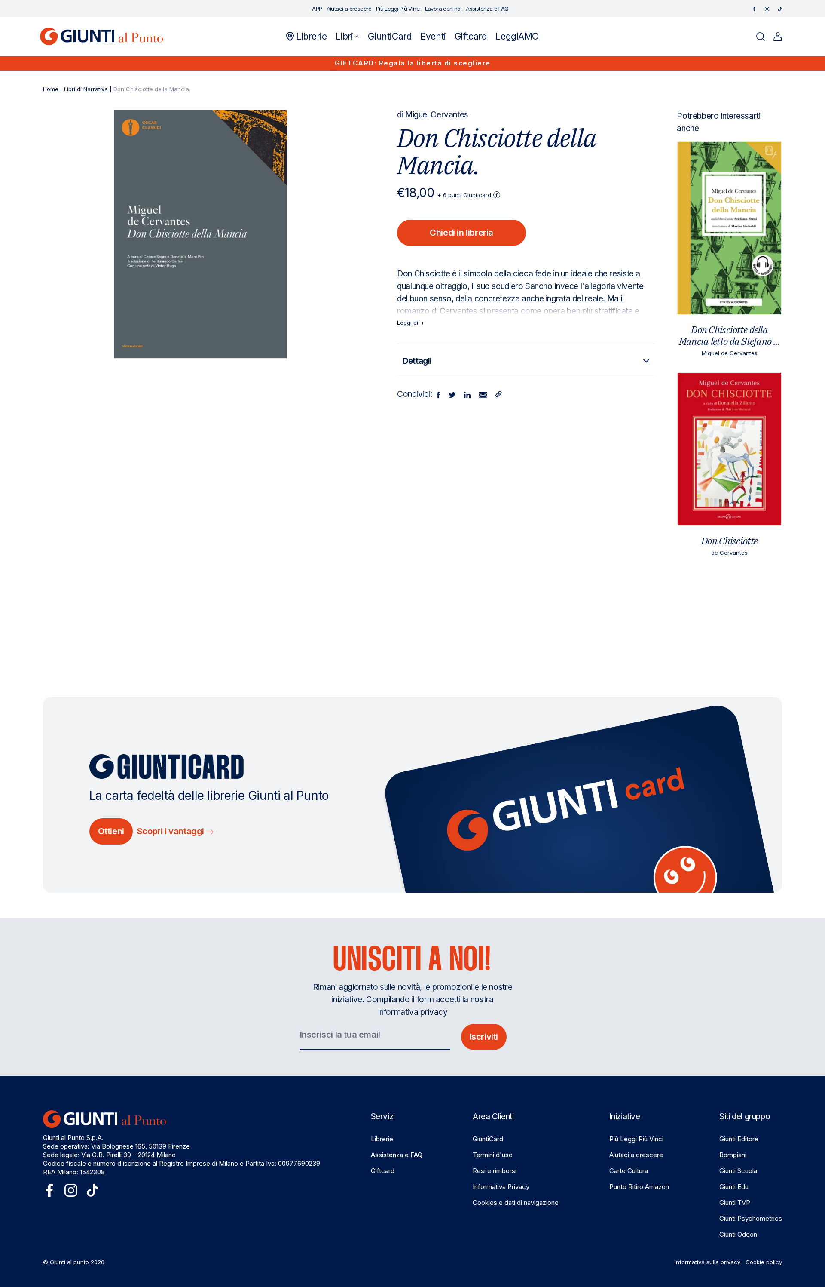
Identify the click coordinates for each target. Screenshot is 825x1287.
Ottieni (111, 831)
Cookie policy (764, 1262)
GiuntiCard (488, 1139)
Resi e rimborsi (494, 1171)
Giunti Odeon (738, 1234)
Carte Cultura (628, 1171)
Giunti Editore (738, 1139)
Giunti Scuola (738, 1171)
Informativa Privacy (501, 1187)
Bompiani (732, 1155)
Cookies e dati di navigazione (516, 1202)
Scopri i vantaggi (171, 831)
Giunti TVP (734, 1202)
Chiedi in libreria (461, 232)
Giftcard (382, 1171)
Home (50, 89)
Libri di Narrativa (86, 89)
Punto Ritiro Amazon (639, 1187)
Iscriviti (484, 1037)
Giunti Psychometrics (750, 1218)
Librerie (382, 1139)
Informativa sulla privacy (707, 1262)
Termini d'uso (493, 1155)
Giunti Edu (734, 1187)
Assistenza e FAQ (396, 1155)
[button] (348, 36)
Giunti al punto (69, 1262)
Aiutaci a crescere (636, 1155)
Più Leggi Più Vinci (636, 1139)
